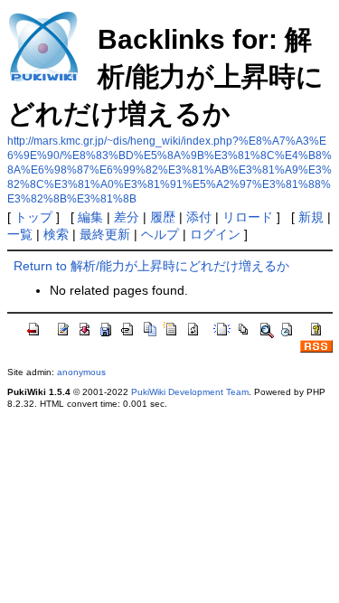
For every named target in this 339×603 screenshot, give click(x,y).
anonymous (81, 372)
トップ (33, 217)
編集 (90, 217)
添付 (199, 217)
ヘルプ (160, 234)
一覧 (20, 234)
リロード (247, 217)
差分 (126, 217)
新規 (311, 217)
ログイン (215, 234)
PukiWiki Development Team (190, 392)
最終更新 (105, 234)
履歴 (162, 217)
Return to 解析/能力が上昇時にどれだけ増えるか (151, 266)
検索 (56, 234)
